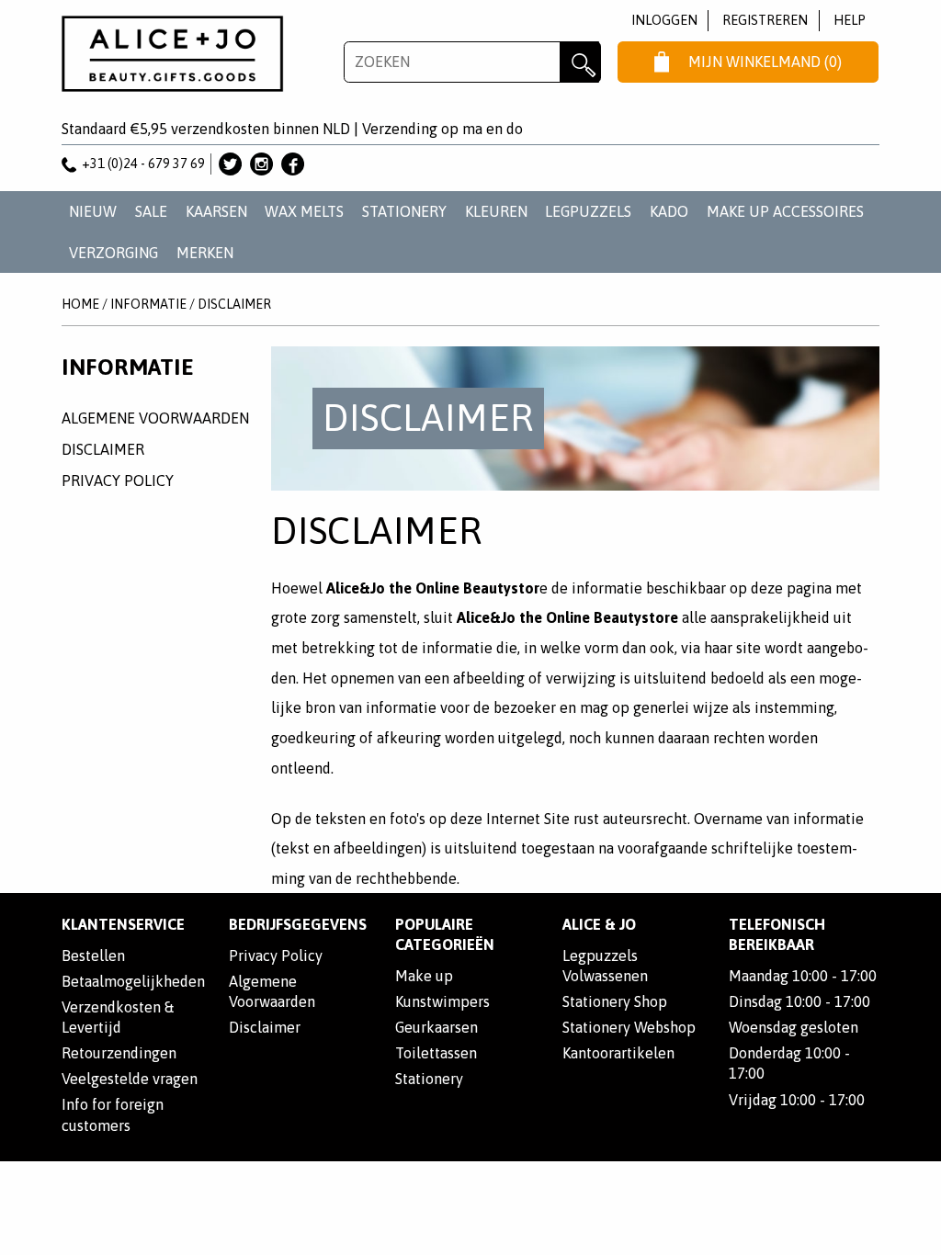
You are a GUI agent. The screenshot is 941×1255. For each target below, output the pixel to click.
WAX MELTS (304, 211)
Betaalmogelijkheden (133, 981)
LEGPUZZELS (588, 211)
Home (80, 304)
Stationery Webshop (629, 1027)
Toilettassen (436, 1053)
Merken (204, 252)
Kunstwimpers (442, 1001)
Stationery (429, 1078)
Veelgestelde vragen (130, 1078)
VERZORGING (113, 252)
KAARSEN (216, 211)
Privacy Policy (118, 480)
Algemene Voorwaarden (155, 418)
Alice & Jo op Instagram (261, 164)
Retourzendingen (119, 1053)
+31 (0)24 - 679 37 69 (143, 163)
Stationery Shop (614, 1001)
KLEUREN (496, 211)
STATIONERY (404, 211)
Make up (424, 975)
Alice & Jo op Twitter (230, 164)
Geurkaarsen (436, 1027)
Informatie (148, 304)
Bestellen (93, 955)
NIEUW (93, 211)
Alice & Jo (599, 924)
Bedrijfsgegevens (298, 924)
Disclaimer (234, 304)
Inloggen (664, 20)
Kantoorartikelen (618, 1053)
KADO (669, 211)
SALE (151, 211)
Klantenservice (123, 924)
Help (849, 20)
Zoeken (580, 62)
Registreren (765, 20)
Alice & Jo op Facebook (292, 164)
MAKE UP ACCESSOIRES (785, 211)
